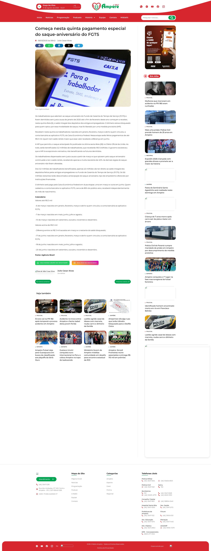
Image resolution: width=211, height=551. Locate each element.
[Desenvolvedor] (171, 546)
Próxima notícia (122, 282)
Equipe (102, 17)
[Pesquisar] (171, 18)
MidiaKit (124, 17)
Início (39, 17)
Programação (63, 17)
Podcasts (77, 17)
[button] (39, 45)
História (88, 17)
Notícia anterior (44, 282)
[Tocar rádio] (39, 7)
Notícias (49, 17)
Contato (113, 17)
